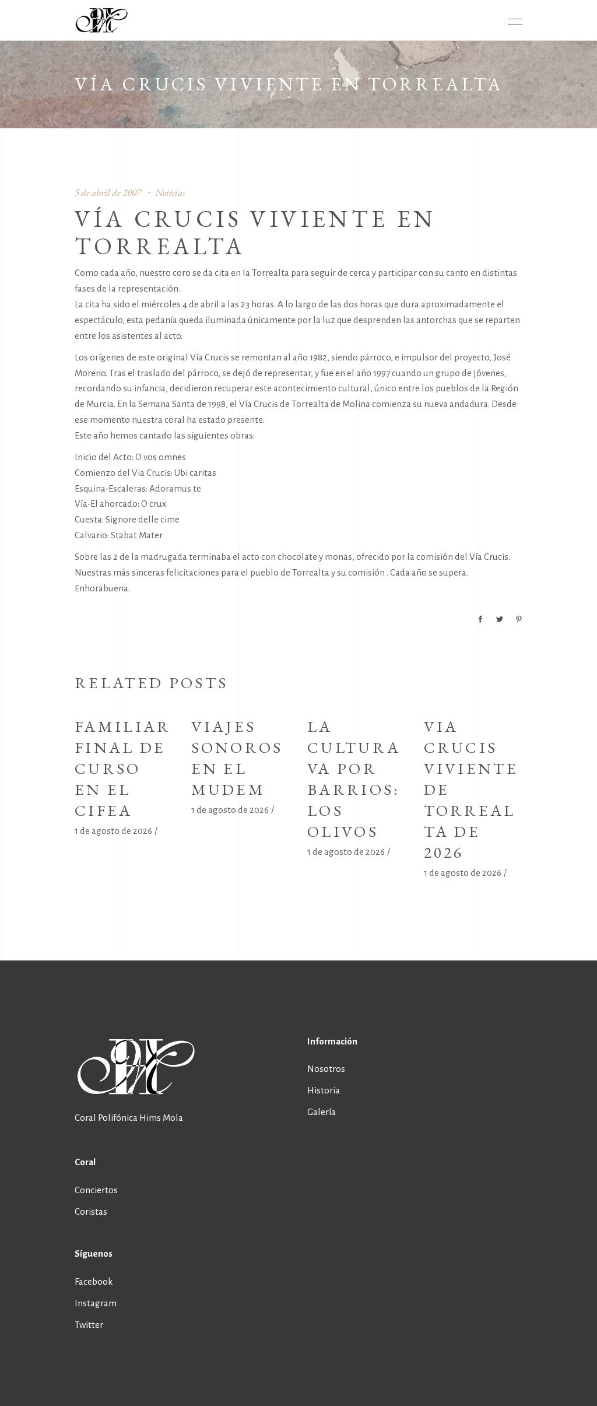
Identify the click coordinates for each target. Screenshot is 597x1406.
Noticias (170, 192)
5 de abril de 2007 (108, 192)
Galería (321, 1112)
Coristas (91, 1211)
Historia (323, 1090)
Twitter (89, 1325)
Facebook (94, 1281)
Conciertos (96, 1190)
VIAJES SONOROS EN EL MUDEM (237, 758)
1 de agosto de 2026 (113, 831)
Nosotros (326, 1069)
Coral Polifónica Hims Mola (129, 1118)
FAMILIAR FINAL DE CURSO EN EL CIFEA (123, 768)
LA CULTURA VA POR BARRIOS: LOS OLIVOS (354, 779)
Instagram (96, 1303)
